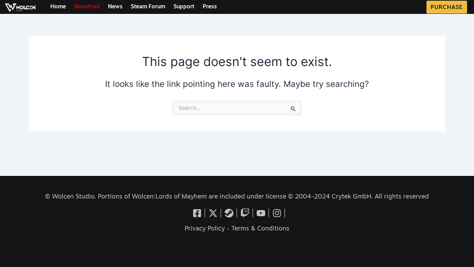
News (115, 7)
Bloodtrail (87, 7)
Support (183, 7)
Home (58, 7)
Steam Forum (148, 7)
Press (210, 7)
